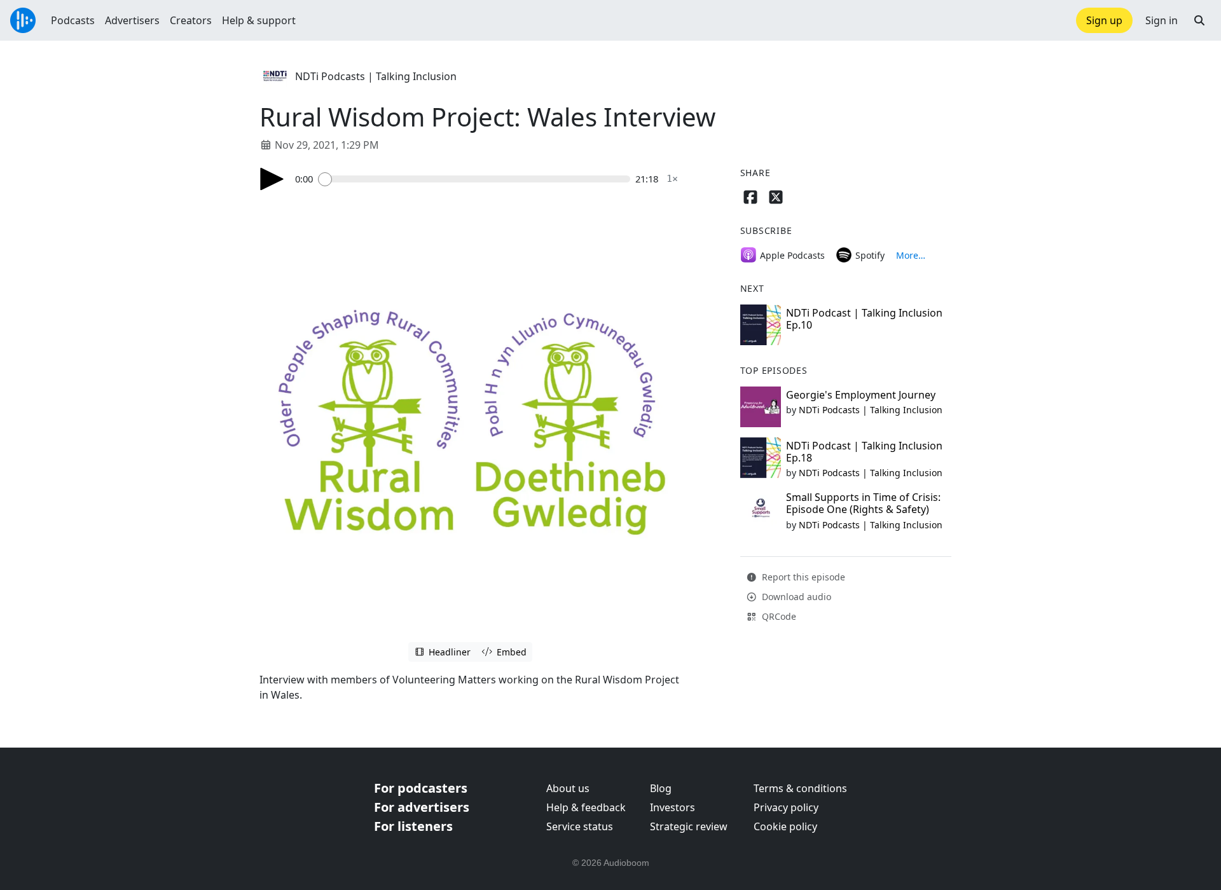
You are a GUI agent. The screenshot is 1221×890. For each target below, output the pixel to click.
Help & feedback (586, 807)
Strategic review (689, 826)
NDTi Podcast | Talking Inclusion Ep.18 (864, 452)
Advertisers (132, 20)
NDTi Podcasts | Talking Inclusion (376, 76)
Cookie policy (785, 826)
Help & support (259, 20)
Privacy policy (786, 807)
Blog (661, 788)
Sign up (1104, 20)
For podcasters (420, 788)
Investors (672, 807)
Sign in (1161, 20)
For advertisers (421, 807)
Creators (191, 20)
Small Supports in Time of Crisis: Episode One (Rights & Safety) (863, 503)
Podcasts (73, 20)
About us (568, 788)
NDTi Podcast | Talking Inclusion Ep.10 (864, 319)
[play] (272, 179)
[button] (1199, 20)
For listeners (413, 826)
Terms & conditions (800, 788)
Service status (579, 826)
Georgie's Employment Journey (860, 395)
